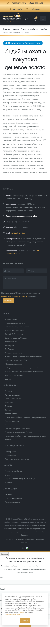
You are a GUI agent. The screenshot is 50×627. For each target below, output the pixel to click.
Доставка (8, 391)
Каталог (7, 313)
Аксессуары (9, 345)
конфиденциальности (12, 614)
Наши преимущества (13, 498)
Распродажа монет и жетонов (17, 459)
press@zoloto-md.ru (13, 253)
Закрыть (4, 554)
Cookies (21, 612)
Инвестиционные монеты (15, 323)
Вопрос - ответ (11, 413)
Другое (8, 379)
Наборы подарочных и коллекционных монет (23, 367)
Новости (8, 465)
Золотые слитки (11, 341)
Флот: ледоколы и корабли (16, 360)
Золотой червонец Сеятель (16, 338)
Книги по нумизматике (14, 375)
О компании (10, 488)
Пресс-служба (10, 505)
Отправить (8, 300)
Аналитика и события (13, 471)
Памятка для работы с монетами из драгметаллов (25, 417)
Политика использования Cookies (18, 432)
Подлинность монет (13, 398)
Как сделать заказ (12, 395)
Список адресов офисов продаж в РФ (21, 216)
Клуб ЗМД (9, 402)
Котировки (9, 482)
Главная (6, 29)
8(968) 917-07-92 (28, 250)
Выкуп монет (10, 409)
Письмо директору (12, 502)
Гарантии (8, 406)
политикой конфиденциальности (14, 296)
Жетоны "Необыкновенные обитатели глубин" (23, 356)
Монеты (8, 424)
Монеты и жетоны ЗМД (14, 330)
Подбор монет (11, 451)
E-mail (2, 589)
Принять (25, 620)
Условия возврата (12, 421)
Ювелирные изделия (13, 364)
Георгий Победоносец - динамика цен (20, 478)
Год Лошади (10, 349)
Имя (1, 577)
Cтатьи (7, 475)
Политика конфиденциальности (17, 428)
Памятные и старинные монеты (17, 326)
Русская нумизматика (13, 352)
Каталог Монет (11, 319)
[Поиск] (26, 19)
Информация (10, 385)
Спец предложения (13, 445)
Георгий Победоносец (14, 334)
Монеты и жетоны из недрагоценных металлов (24, 371)
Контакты (8, 494)
